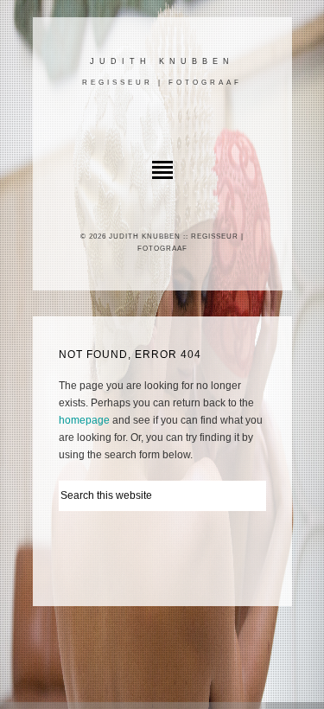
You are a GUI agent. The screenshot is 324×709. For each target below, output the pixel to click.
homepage (84, 420)
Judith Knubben (162, 61)
